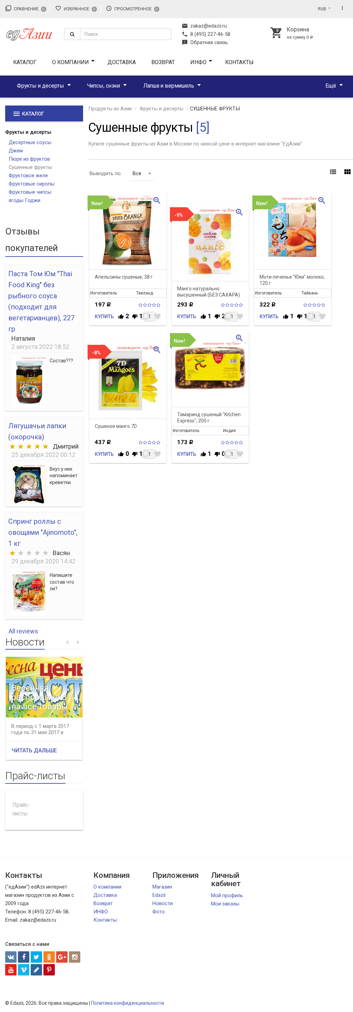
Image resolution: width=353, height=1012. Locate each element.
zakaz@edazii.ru (204, 26)
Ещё (330, 85)
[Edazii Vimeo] (23, 969)
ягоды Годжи (24, 200)
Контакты (239, 62)
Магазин (162, 887)
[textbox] (125, 34)
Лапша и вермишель (168, 85)
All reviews (23, 631)
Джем (16, 151)
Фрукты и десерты (40, 85)
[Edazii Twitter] (36, 957)
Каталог (25, 62)
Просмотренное (132, 8)
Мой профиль (227, 895)
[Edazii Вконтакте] (11, 957)
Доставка (122, 62)
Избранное (75, 8)
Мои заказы (225, 904)
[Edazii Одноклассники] (49, 957)
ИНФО (198, 62)
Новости (162, 903)
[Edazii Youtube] (11, 969)
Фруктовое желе (28, 175)
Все (137, 173)
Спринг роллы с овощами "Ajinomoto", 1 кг (43, 532)
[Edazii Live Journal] (36, 969)
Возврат (163, 62)
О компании (70, 62)
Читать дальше (34, 750)
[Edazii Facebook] (23, 957)
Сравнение (24, 8)
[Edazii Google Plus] (62, 957)
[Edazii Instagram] (74, 957)
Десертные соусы (30, 142)
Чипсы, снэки (103, 85)
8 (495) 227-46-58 (206, 34)
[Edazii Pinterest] (49, 969)
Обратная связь (205, 42)
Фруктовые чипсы (30, 192)
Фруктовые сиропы (31, 184)
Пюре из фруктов (29, 159)
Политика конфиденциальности (127, 1003)
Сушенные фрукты (30, 167)
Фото (158, 912)
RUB (322, 9)
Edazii (158, 895)
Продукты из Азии (110, 109)
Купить (104, 316)
